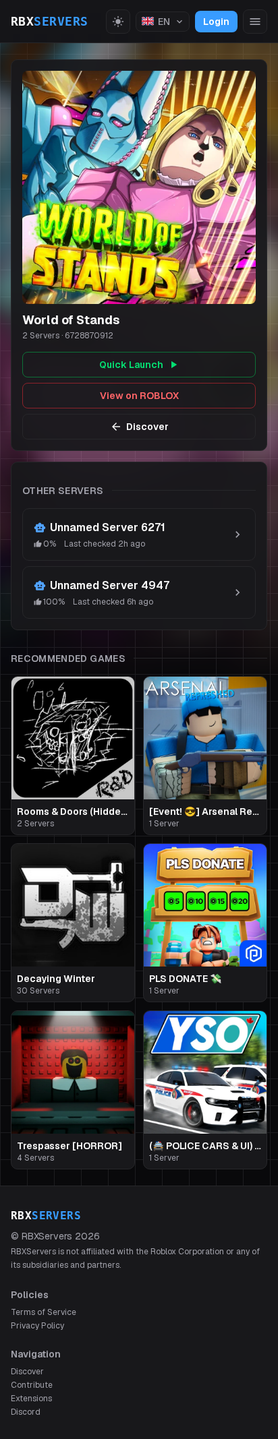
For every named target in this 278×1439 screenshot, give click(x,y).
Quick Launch (131, 365)
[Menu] (255, 21)
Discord (25, 1412)
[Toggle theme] (118, 21)
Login (216, 22)
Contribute (32, 1385)
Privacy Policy (37, 1325)
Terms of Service (43, 1312)
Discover (147, 427)
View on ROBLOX (139, 396)
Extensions (31, 1398)
